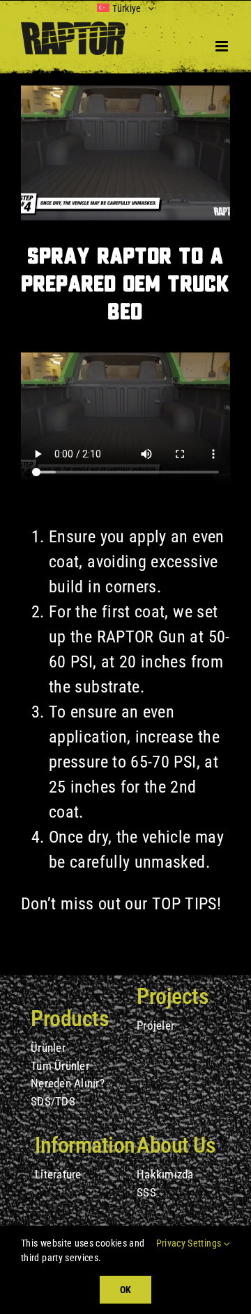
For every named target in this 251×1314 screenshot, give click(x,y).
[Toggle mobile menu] (222, 46)
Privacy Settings (190, 1243)
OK (125, 1289)
